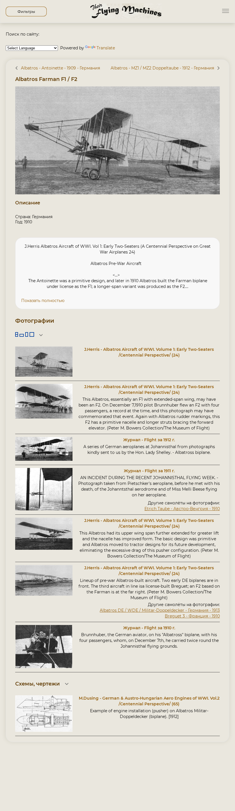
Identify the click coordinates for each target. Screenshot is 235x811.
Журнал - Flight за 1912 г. (149, 439)
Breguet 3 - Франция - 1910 (192, 616)
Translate (106, 48)
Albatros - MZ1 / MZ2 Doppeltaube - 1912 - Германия (162, 68)
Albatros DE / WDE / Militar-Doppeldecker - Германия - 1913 (160, 610)
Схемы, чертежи (37, 684)
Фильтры (26, 11)
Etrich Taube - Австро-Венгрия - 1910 (182, 508)
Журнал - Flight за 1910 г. (149, 627)
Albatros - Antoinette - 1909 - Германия (60, 68)
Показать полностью (42, 300)
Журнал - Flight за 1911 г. (149, 470)
